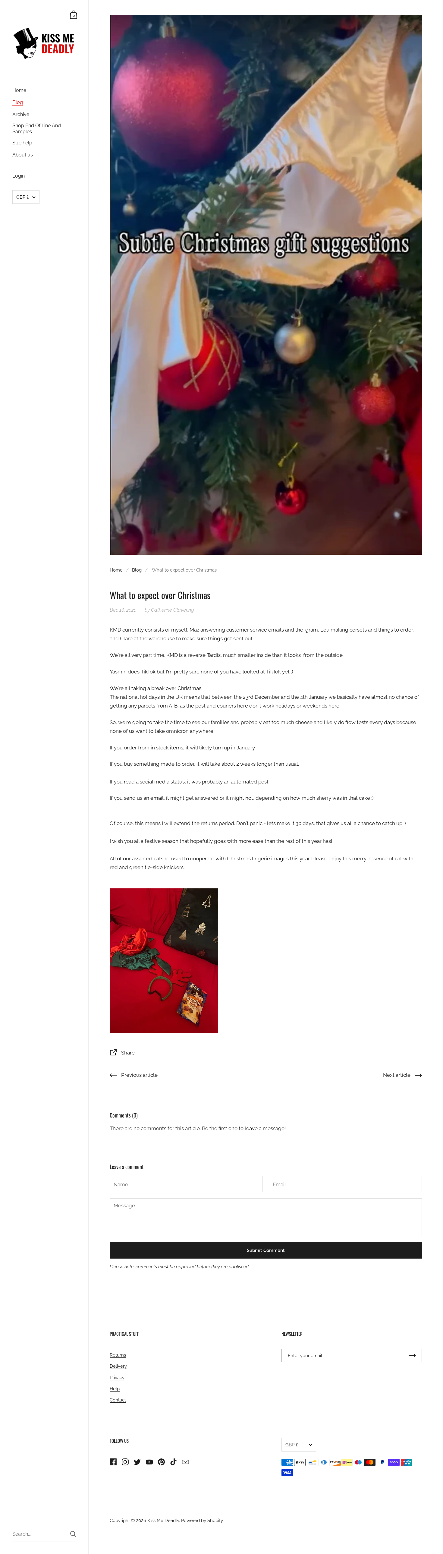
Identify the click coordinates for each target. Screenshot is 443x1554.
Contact (118, 1399)
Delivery (118, 1366)
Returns (118, 1354)
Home (116, 569)
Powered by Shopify (202, 1520)
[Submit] (73, 1534)
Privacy (117, 1377)
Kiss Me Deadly (163, 1520)
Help (115, 1388)
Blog (137, 569)
